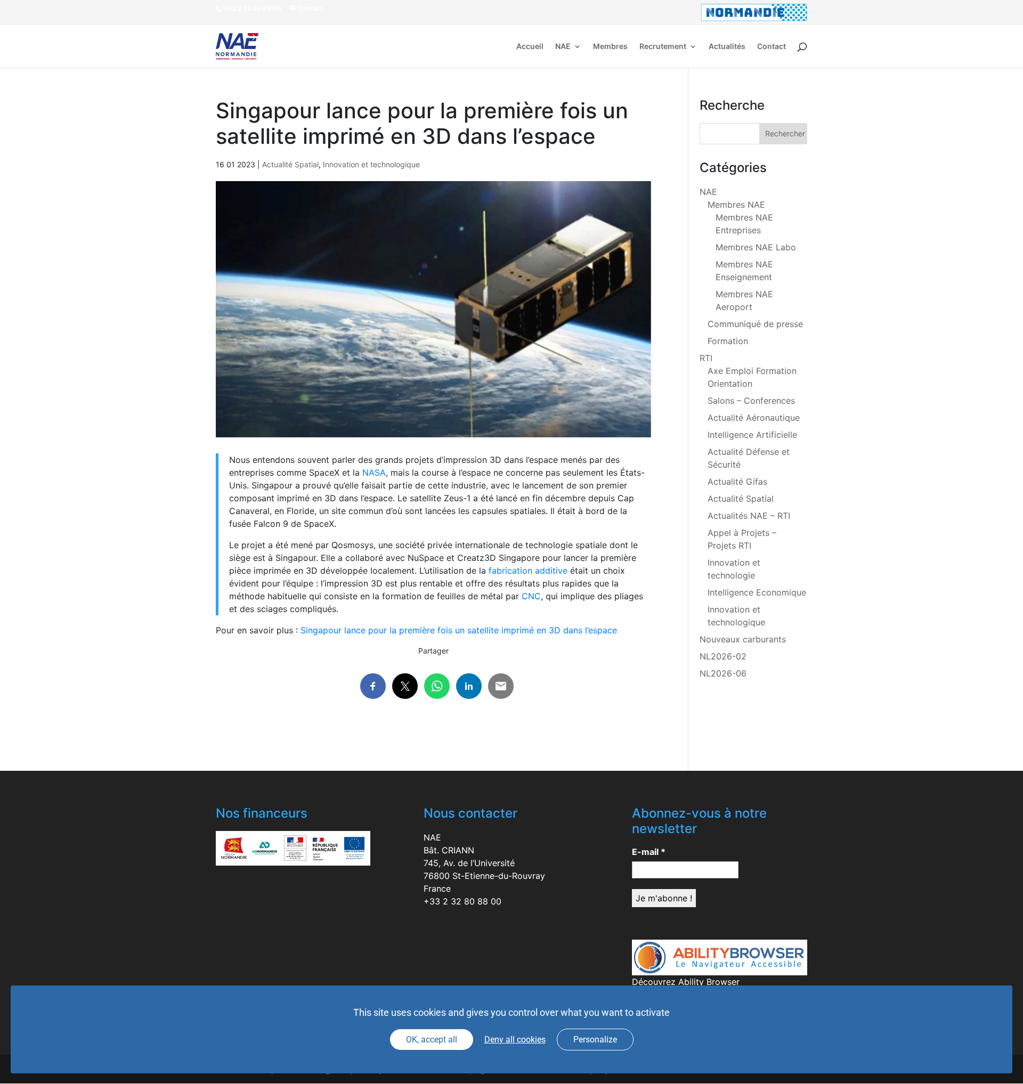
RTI (706, 358)
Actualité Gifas (737, 481)
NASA (374, 472)
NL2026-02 (723, 656)
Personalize (595, 1039)
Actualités (727, 47)
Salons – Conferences (751, 400)
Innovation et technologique (371, 164)
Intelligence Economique (757, 592)
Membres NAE (736, 204)
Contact (771, 47)
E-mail (648, 851)
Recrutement (662, 47)
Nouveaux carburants (743, 639)
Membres (610, 47)
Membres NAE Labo (756, 247)
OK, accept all (431, 1039)
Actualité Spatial (290, 164)
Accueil (529, 47)
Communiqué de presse (755, 324)
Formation (728, 341)
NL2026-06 (723, 673)
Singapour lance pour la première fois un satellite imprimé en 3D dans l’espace (459, 630)
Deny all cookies (515, 1039)
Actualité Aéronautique (754, 417)
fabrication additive (528, 570)
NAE (563, 47)
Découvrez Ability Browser (686, 981)
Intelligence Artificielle (752, 434)
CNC (531, 596)
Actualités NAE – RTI (749, 515)
